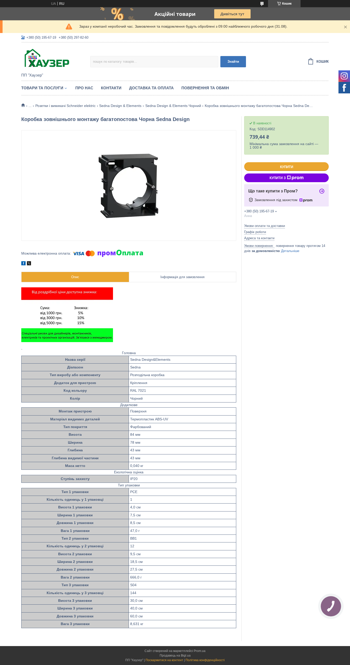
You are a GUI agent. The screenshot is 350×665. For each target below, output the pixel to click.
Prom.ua (199, 651)
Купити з (278, 178)
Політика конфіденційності (205, 660)
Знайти (233, 61)
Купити (286, 167)
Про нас (84, 88)
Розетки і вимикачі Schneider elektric (65, 106)
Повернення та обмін (205, 88)
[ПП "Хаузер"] (55, 58)
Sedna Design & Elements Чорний (173, 106)
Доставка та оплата (151, 88)
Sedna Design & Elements (120, 106)
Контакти (111, 88)
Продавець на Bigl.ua (175, 655)
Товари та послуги (42, 88)
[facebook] (23, 264)
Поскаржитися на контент (164, 660)
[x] (29, 264)
